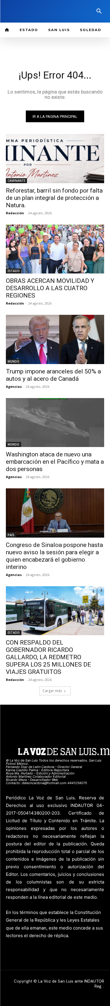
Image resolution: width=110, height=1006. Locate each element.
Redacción (15, 213)
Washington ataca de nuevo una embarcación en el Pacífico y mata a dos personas (55, 462)
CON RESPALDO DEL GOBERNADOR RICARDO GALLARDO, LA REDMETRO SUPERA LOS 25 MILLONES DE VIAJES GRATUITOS (48, 657)
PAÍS (11, 535)
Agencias (14, 386)
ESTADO (14, 271)
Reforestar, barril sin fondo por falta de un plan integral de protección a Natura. (54, 198)
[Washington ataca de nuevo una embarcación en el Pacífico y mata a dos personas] (55, 422)
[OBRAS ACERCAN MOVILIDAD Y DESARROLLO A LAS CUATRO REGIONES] (55, 249)
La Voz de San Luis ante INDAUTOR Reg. (71, 983)
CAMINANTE (16, 181)
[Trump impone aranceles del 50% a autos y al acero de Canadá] (55, 339)
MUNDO (13, 361)
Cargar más (52, 690)
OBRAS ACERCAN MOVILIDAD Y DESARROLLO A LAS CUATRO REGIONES (50, 288)
